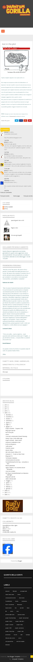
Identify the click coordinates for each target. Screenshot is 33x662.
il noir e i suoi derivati (9, 604)
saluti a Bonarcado (11, 479)
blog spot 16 (9, 456)
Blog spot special (10, 477)
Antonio (6, 132)
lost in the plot (9, 432)
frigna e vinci (14, 228)
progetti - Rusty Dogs (9, 631)
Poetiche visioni (10, 448)
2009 (6, 413)
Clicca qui (5, 372)
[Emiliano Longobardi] (8, 549)
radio (21, 634)
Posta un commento (6, 192)
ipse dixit (22, 607)
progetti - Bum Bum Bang (10, 617)
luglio (7, 424)
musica (11, 611)
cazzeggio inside (23, 591)
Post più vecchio (28, 196)
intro (16, 607)
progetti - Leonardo (9, 624)
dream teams (21, 597)
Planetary (6, 180)
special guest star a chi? (17, 220)
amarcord (7, 591)
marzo (8, 484)
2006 (6, 494)
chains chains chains (9, 594)
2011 (6, 409)
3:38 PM (6, 190)
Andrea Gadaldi (8, 207)
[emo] (6, 142)
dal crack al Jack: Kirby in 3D (13, 452)
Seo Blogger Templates (13, 656)
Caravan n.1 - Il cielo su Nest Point (15, 454)
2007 (6, 492)
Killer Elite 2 (6, 527)
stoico (7, 434)
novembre (9, 416)
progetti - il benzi (8, 621)
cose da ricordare (10, 471)
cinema (18, 594)
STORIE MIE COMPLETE (9, 532)
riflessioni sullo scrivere (10, 638)
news (17, 611)
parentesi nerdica (21, 614)
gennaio (8, 488)
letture (28, 607)
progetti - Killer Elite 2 (19, 621)
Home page (16, 196)
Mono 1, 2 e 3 (6, 529)
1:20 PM (6, 140)
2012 (6, 407)
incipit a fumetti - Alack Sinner (14, 440)
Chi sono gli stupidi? (16, 235)
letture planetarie (10, 465)
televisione (7, 644)
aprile (7, 483)
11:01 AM (6, 168)
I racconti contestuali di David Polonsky (16, 436)
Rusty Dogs (6, 530)
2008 (6, 490)
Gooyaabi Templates (18, 659)
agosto (8, 422)
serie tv (19, 638)
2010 (6, 411)
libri (6, 611)
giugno (8, 426)
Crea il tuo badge (6, 555)
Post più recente (4, 196)
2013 (6, 405)
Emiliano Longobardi (7, 543)
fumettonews (24, 601)
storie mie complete (20, 641)
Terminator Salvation (11, 458)
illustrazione (19, 604)
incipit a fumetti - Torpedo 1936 (14, 428)
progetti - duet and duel (23, 617)
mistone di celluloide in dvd (13, 442)
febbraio (8, 486)
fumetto (16, 601)
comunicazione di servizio (13, 460)
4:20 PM (6, 178)
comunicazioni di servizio (10, 597)
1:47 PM (6, 152)
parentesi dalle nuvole (9, 614)
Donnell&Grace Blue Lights (10, 525)
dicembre (8, 415)
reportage (28, 634)
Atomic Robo (9, 450)
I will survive (9, 446)
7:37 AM (6, 160)
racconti (15, 634)
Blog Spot (15, 591)
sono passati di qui (9, 641)
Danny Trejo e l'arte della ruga (14, 438)
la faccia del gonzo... (11, 444)
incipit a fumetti (8, 607)
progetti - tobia (20, 631)
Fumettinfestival (8, 601)
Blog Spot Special (10, 430)
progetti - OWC (8, 628)
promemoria (7, 634)
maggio (8, 481)
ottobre (8, 418)
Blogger (20, 561)
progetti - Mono (20, 624)
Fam (5, 162)
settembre (9, 420)
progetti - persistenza (19, 628)
